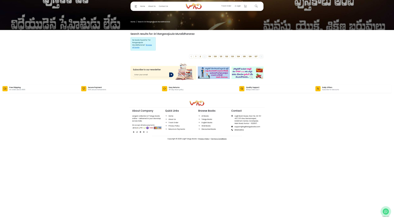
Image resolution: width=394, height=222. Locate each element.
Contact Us (163, 6)
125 (244, 56)
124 (238, 56)
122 (226, 56)
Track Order (226, 6)
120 (215, 56)
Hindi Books (206, 126)
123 (232, 56)
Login (238, 6)
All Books (205, 116)
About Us (152, 6)
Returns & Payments (176, 129)
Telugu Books (207, 119)
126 (250, 56)
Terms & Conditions (219, 139)
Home (142, 6)
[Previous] (191, 56)
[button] (136, 6)
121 (221, 56)
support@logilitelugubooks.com (247, 126)
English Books (207, 122)
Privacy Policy (174, 126)
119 (209, 56)
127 (256, 56)
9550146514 (239, 130)
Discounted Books (209, 129)
